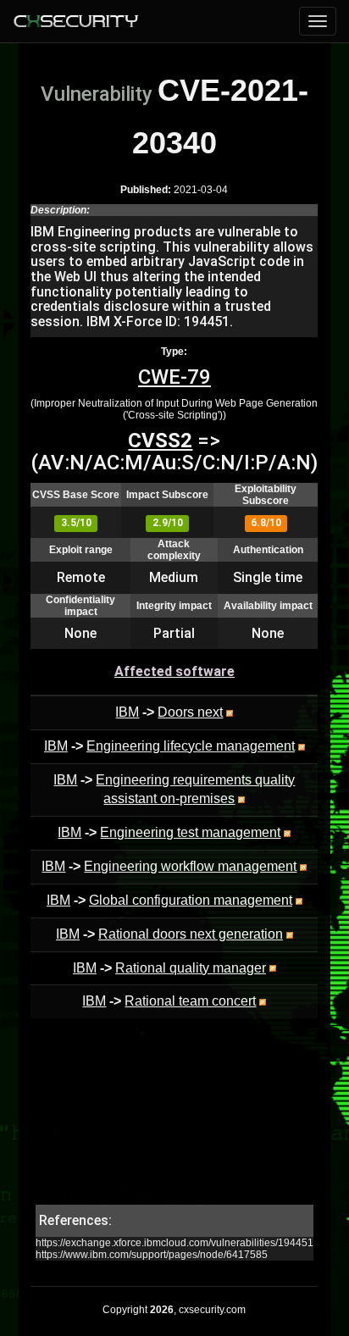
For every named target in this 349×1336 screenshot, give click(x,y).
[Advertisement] (174, 1120)
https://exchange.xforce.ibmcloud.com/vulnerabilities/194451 (174, 1243)
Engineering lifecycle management (190, 746)
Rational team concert (190, 1001)
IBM (127, 712)
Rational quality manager (190, 968)
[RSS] (229, 712)
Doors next (190, 712)
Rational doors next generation (190, 934)
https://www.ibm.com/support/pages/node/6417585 (152, 1255)
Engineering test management (190, 832)
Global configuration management (190, 900)
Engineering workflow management (190, 866)
